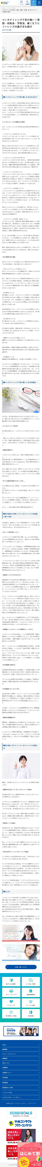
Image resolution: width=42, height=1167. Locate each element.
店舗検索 (4, 1058)
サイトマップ (32, 1103)
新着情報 (4, 1049)
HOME (3, 8)
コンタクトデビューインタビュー (11, 1097)
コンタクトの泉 (11, 8)
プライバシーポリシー (21, 1103)
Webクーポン (6, 1063)
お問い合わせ (10, 1103)
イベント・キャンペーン (9, 1054)
